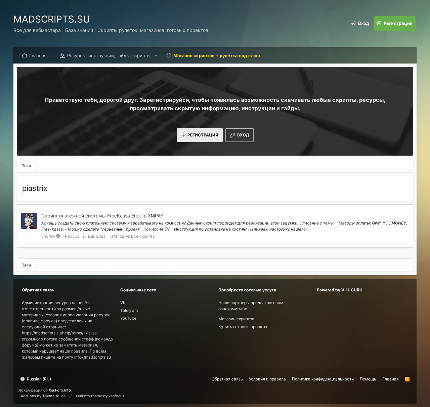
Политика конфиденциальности (323, 378)
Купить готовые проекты (242, 326)
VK (123, 302)
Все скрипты (143, 236)
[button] (156, 55)
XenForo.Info (60, 390)
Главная (37, 55)
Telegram (129, 310)
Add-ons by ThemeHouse (43, 396)
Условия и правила (267, 378)
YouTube (128, 318)
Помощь (368, 378)
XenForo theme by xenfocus (100, 396)
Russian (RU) (38, 378)
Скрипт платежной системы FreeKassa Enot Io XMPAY (102, 215)
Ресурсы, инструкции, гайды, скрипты (108, 55)
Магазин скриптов (236, 318)
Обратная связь (227, 378)
